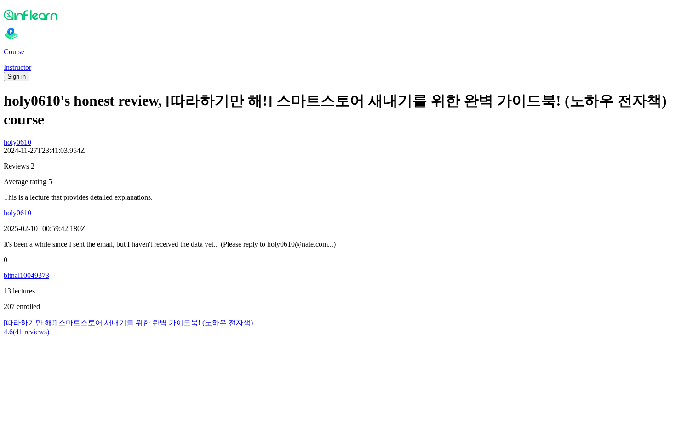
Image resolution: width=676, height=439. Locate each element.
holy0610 (17, 142)
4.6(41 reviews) (26, 332)
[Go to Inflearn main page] (338, 15)
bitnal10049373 (26, 275)
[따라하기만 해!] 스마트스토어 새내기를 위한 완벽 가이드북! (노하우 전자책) (128, 322)
